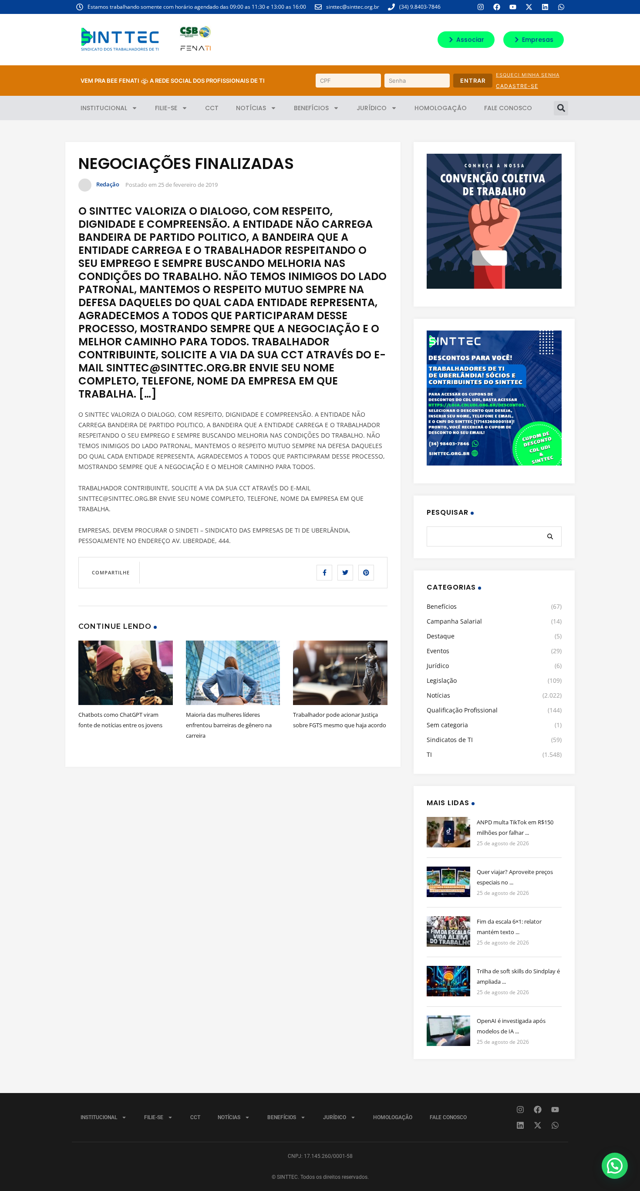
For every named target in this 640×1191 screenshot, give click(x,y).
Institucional (104, 108)
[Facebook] (497, 7)
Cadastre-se (517, 86)
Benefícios (311, 108)
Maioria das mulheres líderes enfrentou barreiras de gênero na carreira (229, 725)
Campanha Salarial (454, 621)
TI (429, 754)
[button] (561, 108)
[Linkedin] (545, 7)
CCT (212, 108)
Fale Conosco (508, 108)
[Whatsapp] (561, 7)
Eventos (438, 651)
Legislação (442, 680)
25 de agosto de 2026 (503, 843)
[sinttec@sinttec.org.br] (318, 6)
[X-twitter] (529, 7)
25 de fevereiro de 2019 (188, 185)
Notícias (251, 108)
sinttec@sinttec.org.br (352, 6)
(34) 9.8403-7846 (420, 6)
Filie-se (166, 108)
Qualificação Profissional (462, 710)
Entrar (472, 80)
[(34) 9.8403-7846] (391, 6)
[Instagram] (481, 7)
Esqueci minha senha (527, 75)
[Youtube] (513, 7)
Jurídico (372, 108)
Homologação (440, 108)
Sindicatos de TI (450, 740)
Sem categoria (447, 725)
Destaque (441, 636)
